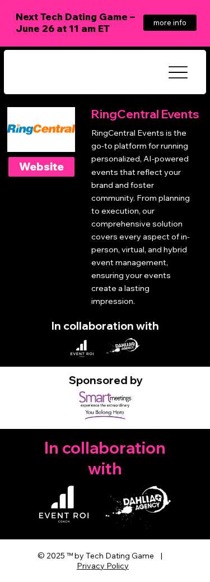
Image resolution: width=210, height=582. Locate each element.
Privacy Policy (103, 566)
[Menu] (177, 72)
